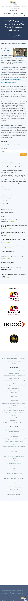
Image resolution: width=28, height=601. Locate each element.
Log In (3, 6)
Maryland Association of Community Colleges (14, 460)
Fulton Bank (14, 454)
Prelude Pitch (8, 82)
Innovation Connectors (12, 63)
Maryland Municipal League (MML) (14, 494)
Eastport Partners (14, 489)
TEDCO (8, 50)
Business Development (6, 195)
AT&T (14, 434)
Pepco (14, 468)
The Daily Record (14, 449)
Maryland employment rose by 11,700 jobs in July (13, 166)
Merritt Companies (14, 420)
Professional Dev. (7, 15)
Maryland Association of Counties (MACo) (14, 492)
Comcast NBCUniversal (14, 378)
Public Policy (22, 15)
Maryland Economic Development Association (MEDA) (14, 3)
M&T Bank (14, 415)
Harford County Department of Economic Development (14, 412)
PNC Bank (14, 363)
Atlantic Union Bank (14, 436)
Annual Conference (5, 189)
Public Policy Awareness (7, 212)
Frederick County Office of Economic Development (14, 380)
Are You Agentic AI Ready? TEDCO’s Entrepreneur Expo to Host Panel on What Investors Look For (13, 175)
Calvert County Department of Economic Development (14, 407)
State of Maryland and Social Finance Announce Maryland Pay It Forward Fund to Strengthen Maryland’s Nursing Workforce (12, 170)
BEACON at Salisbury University (14, 487)
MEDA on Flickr (15, 10)
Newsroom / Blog (16, 6)
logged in (9, 144)
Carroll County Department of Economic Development (14, 439)
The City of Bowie (14, 444)
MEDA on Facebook (10, 10)
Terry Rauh (24, 93)
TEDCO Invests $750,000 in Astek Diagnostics (12, 163)
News (2, 206)
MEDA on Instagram (16, 10)
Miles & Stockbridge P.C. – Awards (14, 361)
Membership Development (7, 203)
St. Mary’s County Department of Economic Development (14, 422)
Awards (15, 15)
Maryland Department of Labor (14, 388)
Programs (15, 13)
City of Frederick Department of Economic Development (14, 446)
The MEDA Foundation (14, 8)
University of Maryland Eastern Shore (14, 473)
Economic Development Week (8, 197)
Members (22, 13)
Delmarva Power (14, 451)
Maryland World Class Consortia (14, 463)
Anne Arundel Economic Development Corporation (14, 370)
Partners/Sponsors (6, 13)
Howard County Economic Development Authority (14, 385)
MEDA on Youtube (13, 10)
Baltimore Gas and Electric (14, 373)
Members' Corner (5, 200)
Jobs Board (24, 6)
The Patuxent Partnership (14, 465)
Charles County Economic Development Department (14, 375)
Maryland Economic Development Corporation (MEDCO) (14, 358)
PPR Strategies (14, 497)
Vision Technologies (14, 475)
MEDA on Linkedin (12, 10)
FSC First (14, 383)
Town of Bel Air (14, 470)
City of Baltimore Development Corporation (14, 441)
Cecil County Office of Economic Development (14, 410)
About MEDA (8, 6)
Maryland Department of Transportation (14, 417)
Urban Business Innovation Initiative (13, 80)
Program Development (6, 209)
